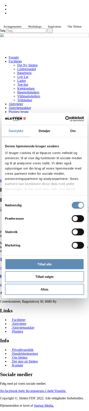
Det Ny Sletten (27, 65)
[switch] (78, 218)
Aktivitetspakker (20, 108)
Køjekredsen (26, 88)
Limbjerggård (26, 69)
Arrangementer (12, 26)
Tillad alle (44, 264)
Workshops (34, 26)
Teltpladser (24, 100)
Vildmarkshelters (28, 96)
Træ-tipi (22, 84)
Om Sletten (74, 26)
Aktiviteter (16, 104)
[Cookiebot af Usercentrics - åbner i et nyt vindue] (65, 119)
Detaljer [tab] (45, 130)
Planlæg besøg (19, 112)
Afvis (44, 289)
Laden (21, 81)
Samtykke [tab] (16, 130)
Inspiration (54, 26)
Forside (14, 57)
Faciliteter (15, 61)
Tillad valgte (44, 277)
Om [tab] (73, 130)
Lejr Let (22, 77)
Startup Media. (44, 405)
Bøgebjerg (24, 73)
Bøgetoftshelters (28, 92)
